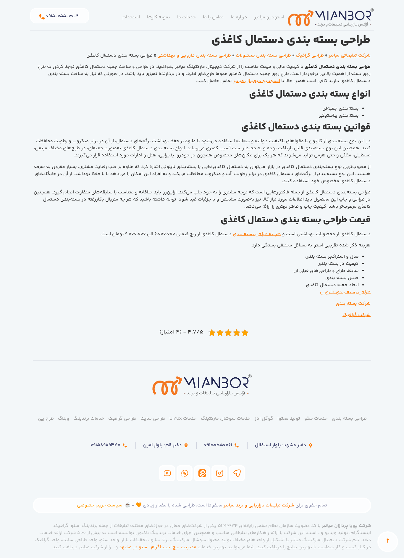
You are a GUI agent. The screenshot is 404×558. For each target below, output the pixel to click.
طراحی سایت (152, 418)
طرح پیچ (46, 418)
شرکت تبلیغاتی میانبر (350, 55)
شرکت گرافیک (356, 315)
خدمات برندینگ (88, 418)
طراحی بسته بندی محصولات (263, 55)
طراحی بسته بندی (349, 418)
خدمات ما (186, 17)
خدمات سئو (316, 418)
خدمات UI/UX (183, 418)
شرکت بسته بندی (353, 303)
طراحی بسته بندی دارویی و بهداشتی (194, 55)
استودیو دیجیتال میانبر (256, 81)
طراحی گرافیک (310, 55)
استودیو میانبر (269, 17)
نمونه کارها (158, 17)
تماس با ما (213, 17)
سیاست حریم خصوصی (99, 505)
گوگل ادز (264, 418)
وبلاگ (63, 418)
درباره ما (239, 17)
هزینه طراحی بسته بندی (257, 234)
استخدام (131, 17)
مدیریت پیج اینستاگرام (173, 547)
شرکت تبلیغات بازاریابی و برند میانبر (259, 505)
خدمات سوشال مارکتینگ (226, 418)
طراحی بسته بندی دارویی (345, 292)
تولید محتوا (288, 418)
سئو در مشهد (133, 547)
